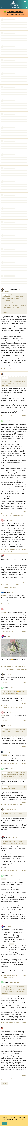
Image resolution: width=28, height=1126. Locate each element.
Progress (6, 295)
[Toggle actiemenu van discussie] (26, 7)
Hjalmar (5, 787)
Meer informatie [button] (19, 1119)
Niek (5, 691)
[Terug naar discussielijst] (1, 7)
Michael (5, 378)
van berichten (13, 7)
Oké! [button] (4, 1123)
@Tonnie (12, 944)
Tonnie (4, 595)
